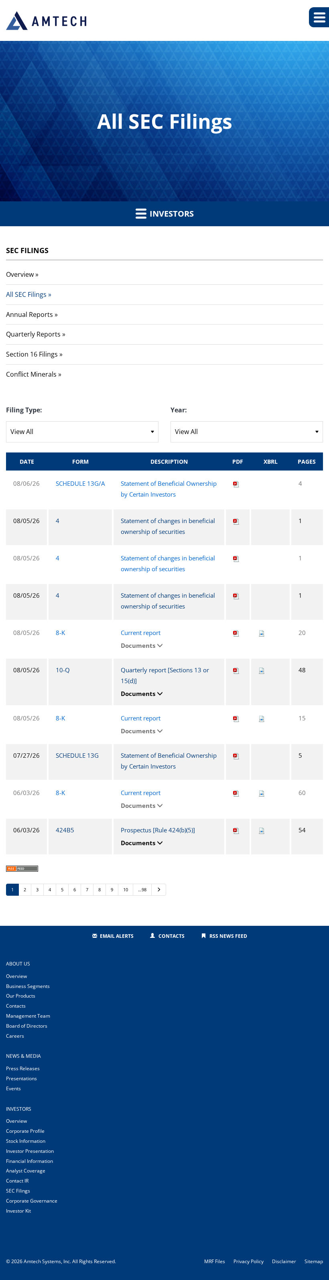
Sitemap (314, 1261)
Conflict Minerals (31, 374)
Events (13, 1088)
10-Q (63, 670)
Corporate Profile (25, 1131)
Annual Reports (29, 314)
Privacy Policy (249, 1261)
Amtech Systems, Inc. (47, 1261)
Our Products (20, 995)
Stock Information (25, 1141)
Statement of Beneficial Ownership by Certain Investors (169, 488)
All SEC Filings (26, 294)
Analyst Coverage (25, 1170)
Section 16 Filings (32, 354)
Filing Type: (24, 410)
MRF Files (214, 1261)
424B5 (65, 830)
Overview (20, 274)
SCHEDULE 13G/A (80, 483)
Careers (15, 1036)
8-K (60, 633)
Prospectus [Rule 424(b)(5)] (158, 830)
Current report (140, 633)
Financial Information (29, 1161)
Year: (179, 410)
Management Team (28, 1015)
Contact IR (17, 1180)
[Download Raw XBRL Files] (261, 633)
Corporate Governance (31, 1200)
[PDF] (236, 483)
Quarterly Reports (33, 334)
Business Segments (28, 986)
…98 (142, 889)
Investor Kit (18, 1210)
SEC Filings (18, 1190)
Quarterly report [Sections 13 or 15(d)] (165, 675)
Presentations (21, 1078)
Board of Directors (26, 1025)
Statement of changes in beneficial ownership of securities (168, 526)
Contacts (171, 936)
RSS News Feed (228, 936)
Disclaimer (284, 1261)
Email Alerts (117, 936)
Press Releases (23, 1068)
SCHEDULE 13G (77, 755)
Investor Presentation (30, 1151)
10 (125, 889)
